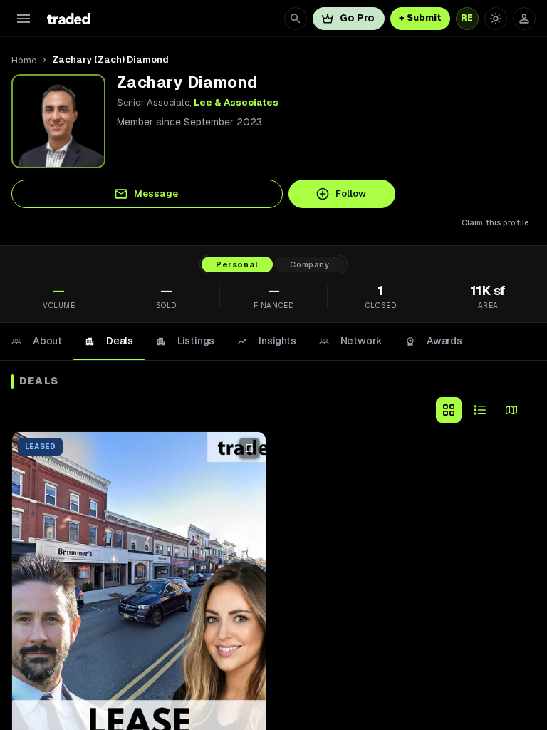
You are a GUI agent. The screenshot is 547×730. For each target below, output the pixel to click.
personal (237, 264)
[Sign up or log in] (524, 18)
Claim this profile (495, 222)
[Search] (295, 18)
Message (156, 193)
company (310, 264)
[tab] (36, 341)
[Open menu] (23, 18)
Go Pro (357, 17)
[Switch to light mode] (495, 18)
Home (23, 60)
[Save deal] (249, 448)
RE (467, 18)
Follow (350, 193)
